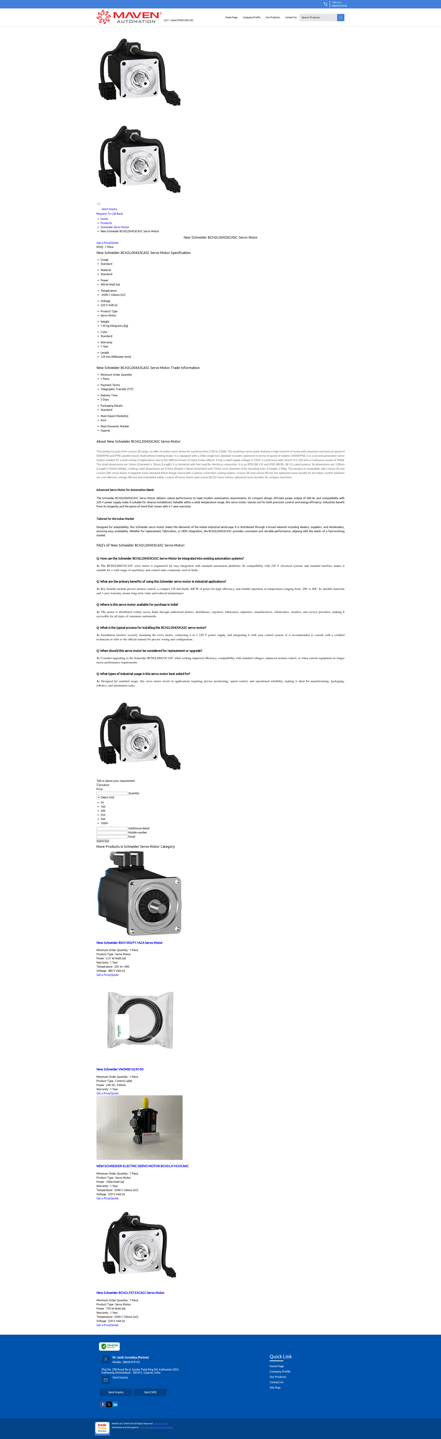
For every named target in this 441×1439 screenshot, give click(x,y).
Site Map (275, 1387)
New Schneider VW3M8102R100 (119, 1069)
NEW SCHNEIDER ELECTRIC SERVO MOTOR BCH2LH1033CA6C (142, 1166)
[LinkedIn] (115, 1406)
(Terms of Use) (161, 1423)
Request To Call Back (109, 213)
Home (104, 218)
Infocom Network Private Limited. (156, 1427)
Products (106, 223)
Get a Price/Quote (107, 242)
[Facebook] (103, 1406)
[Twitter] (109, 1406)
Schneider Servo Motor (115, 227)
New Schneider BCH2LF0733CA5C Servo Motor (130, 1293)
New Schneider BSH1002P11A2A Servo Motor (129, 943)
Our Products (273, 17)
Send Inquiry (109, 209)
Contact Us (291, 17)
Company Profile (251, 17)
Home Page (231, 17)
